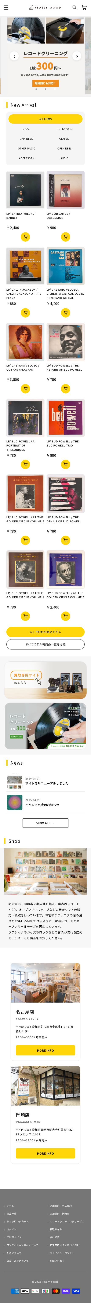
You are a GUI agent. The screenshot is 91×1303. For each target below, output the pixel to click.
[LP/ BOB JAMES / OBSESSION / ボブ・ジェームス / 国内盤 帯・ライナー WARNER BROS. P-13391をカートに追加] (65, 237)
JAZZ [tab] (26, 128)
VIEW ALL (43, 823)
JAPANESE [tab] (26, 138)
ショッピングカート (18, 1221)
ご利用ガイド (14, 1237)
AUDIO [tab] (64, 158)
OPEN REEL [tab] (64, 148)
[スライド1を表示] (36, 89)
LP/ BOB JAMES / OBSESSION (58, 216)
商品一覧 (12, 1213)
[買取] (45, 680)
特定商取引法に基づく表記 (64, 1245)
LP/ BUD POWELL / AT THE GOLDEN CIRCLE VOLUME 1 (25, 595)
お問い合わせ (57, 1260)
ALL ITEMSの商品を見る (45, 632)
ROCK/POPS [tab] (64, 128)
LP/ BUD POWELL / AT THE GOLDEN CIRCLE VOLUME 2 (25, 519)
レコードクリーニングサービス (67, 1221)
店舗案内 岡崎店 (59, 1213)
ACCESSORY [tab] (26, 158)
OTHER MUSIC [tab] (26, 148)
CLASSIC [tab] (64, 138)
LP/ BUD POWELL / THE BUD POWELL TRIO (63, 443)
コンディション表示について (22, 1245)
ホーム (10, 1205)
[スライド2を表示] (45, 89)
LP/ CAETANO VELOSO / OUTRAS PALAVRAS (22, 367)
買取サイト (56, 1229)
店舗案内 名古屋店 (61, 1205)
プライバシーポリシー (62, 1253)
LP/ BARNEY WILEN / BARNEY (20, 216)
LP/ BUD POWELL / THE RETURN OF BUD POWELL (64, 367)
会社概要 (55, 1237)
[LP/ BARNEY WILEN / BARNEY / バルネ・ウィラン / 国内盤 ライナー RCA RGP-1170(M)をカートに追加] (25, 237)
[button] (6, 7)
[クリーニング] (45, 726)
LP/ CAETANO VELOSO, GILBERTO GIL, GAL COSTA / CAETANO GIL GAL (65, 293)
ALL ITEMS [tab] (45, 119)
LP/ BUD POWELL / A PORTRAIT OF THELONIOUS (20, 445)
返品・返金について (18, 1260)
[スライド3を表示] (54, 89)
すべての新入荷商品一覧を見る (45, 644)
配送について (14, 1253)
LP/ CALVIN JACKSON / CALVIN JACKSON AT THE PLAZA (24, 293)
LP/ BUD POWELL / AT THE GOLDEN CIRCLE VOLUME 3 (65, 595)
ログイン (12, 1229)
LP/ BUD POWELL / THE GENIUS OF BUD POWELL (64, 519)
